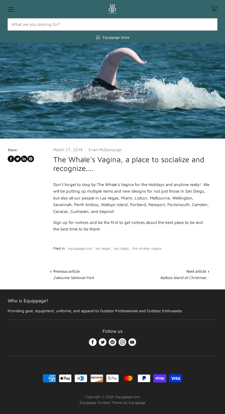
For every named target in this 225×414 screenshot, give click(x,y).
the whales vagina (146, 248)
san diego (121, 248)
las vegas (102, 248)
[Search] (210, 24)
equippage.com (80, 248)
